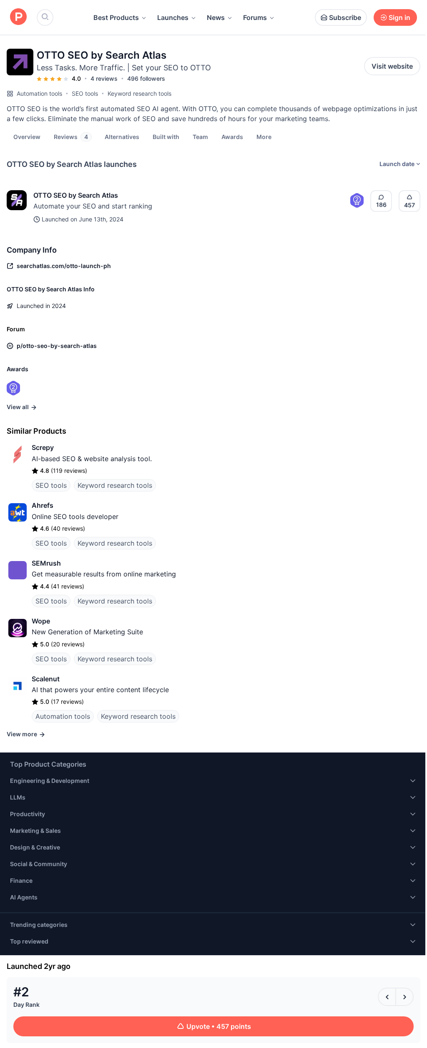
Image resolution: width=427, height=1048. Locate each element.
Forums (255, 17)
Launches (172, 17)
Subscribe (345, 17)
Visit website (392, 66)
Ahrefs (42, 505)
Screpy (43, 447)
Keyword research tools (139, 93)
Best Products (116, 17)
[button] (264, 136)
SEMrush (46, 563)
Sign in (399, 17)
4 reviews (104, 78)
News (216, 17)
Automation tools (39, 93)
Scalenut (46, 679)
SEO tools (85, 93)
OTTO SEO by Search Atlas (75, 195)
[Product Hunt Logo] (18, 17)
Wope (41, 621)
